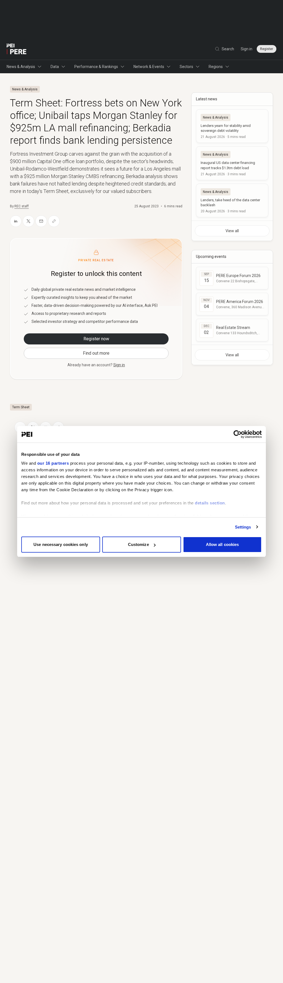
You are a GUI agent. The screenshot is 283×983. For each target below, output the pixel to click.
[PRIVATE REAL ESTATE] (17, 49)
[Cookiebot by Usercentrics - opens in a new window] (237, 434)
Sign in (246, 49)
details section (210, 503)
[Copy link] (54, 221)
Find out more (96, 353)
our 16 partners (53, 463)
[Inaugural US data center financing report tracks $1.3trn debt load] (232, 163)
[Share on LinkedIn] (16, 221)
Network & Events (148, 66)
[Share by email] (41, 221)
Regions (216, 66)
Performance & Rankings (96, 66)
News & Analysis (21, 66)
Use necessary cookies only (60, 544)
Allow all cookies (222, 544)
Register (266, 49)
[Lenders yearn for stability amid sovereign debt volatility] (232, 126)
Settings (243, 527)
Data (55, 66)
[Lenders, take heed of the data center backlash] (232, 200)
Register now (96, 338)
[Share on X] (28, 221)
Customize (138, 544)
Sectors (186, 66)
